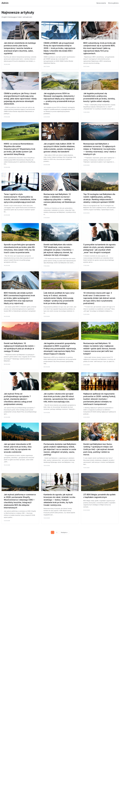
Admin (5, 3)
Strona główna (113, 3)
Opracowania (101, 3)
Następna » (64, 532)
